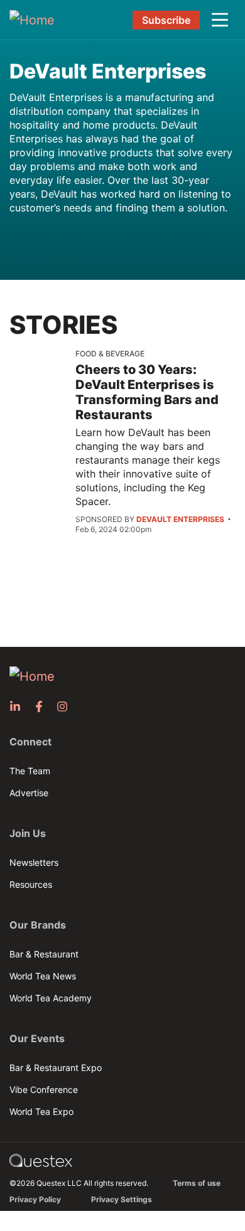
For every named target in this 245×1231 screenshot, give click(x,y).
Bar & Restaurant (44, 954)
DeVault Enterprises (107, 71)
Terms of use (196, 1183)
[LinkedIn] (18, 706)
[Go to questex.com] (40, 1159)
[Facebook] (42, 706)
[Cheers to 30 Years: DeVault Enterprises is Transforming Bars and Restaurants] (42, 369)
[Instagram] (66, 706)
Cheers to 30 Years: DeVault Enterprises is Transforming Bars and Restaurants (147, 392)
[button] (220, 20)
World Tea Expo (41, 1111)
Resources (30, 884)
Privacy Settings (121, 1199)
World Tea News (42, 976)
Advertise (28, 792)
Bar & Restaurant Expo (55, 1067)
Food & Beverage (109, 353)
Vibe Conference (43, 1089)
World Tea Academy (50, 998)
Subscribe (166, 20)
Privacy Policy (35, 1199)
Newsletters (33, 862)
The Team (29, 770)
